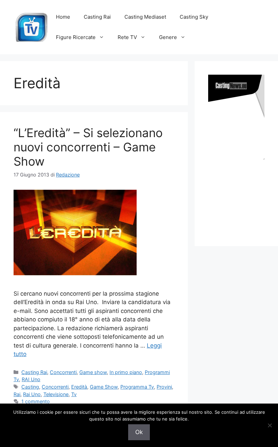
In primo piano (126, 372)
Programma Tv (137, 387)
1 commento (35, 401)
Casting (30, 387)
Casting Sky (194, 17)
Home (63, 17)
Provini (164, 387)
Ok (139, 432)
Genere (168, 37)
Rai (17, 394)
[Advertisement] (243, 196)
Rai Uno (32, 394)
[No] (269, 425)
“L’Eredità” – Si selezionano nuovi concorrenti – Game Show (88, 147)
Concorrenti (63, 372)
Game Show (104, 387)
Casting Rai (97, 17)
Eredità (79, 387)
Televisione (55, 394)
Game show (93, 372)
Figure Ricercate (76, 37)
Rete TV (127, 37)
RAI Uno (31, 379)
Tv (74, 394)
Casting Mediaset (145, 17)
